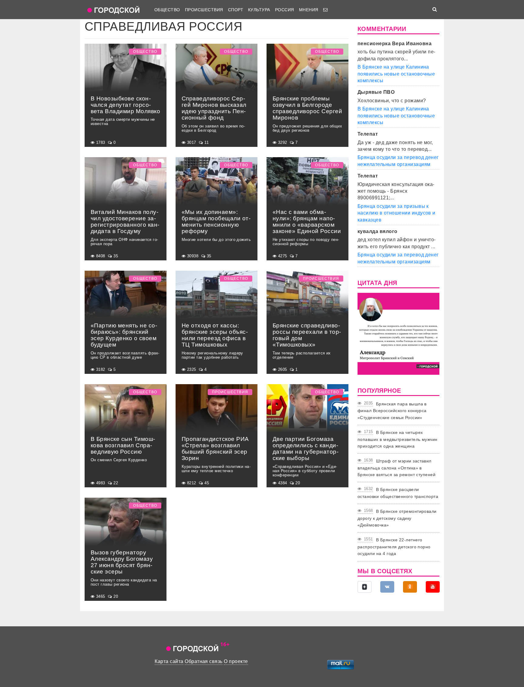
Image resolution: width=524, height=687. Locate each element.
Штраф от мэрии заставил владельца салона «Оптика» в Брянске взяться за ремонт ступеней (396, 468)
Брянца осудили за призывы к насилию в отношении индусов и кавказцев (396, 213)
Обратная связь (204, 661)
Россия (284, 9)
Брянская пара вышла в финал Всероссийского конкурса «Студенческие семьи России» (392, 410)
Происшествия (204, 9)
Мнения (308, 9)
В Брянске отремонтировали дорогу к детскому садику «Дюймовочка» (397, 518)
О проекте (236, 661)
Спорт (235, 9)
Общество (167, 9)
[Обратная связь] (325, 9)
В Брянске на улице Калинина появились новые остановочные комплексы (396, 73)
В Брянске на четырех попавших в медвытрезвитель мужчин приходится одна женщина (398, 439)
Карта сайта (169, 661)
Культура (259, 9)
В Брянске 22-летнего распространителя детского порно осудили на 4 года (394, 546)
